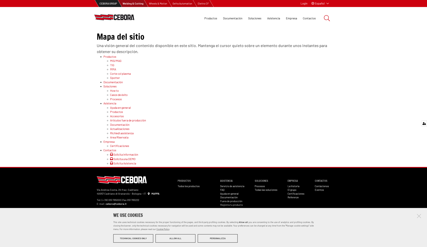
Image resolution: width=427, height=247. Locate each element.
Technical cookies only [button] (133, 238)
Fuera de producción (231, 201)
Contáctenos (322, 186)
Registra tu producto (231, 204)
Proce (258, 186)
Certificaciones (296, 193)
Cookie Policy (162, 229)
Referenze (293, 197)
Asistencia (273, 18)
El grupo (292, 189)
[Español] (114, 18)
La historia (293, 186)
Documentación (232, 18)
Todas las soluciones (266, 189)
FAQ (222, 189)
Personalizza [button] (218, 238)
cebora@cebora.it (116, 203)
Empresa (291, 18)
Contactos (309, 18)
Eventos (319, 189)
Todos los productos (189, 186)
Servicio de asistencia (232, 186)
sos (263, 186)
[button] (320, 3)
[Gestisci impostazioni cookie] (424, 123)
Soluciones (254, 18)
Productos (210, 18)
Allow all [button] (175, 238)
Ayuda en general (229, 193)
